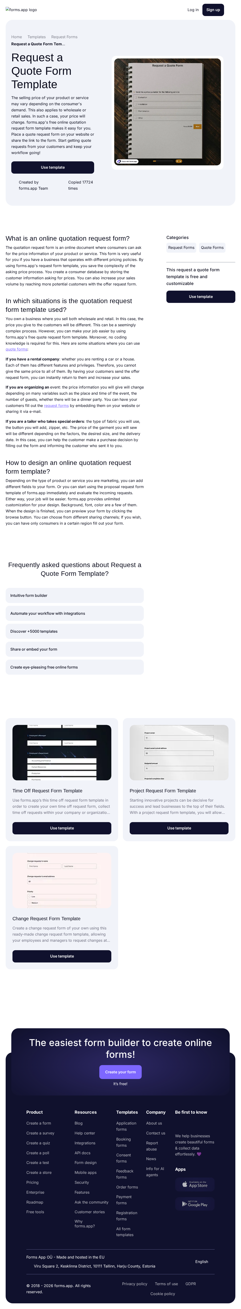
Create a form (38, 1123)
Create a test (37, 1162)
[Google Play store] (195, 1204)
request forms (56, 405)
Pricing (32, 1182)
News (151, 1158)
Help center (85, 1133)
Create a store (39, 1172)
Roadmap (34, 1202)
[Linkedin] (179, 1124)
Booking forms (123, 1142)
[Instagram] (189, 1124)
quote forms (16, 349)
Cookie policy (162, 1293)
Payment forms (124, 1199)
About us (154, 1123)
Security (82, 1182)
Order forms (127, 1187)
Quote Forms (212, 247)
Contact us (155, 1133)
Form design (85, 1162)
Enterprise (35, 1192)
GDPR (190, 1283)
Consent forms (123, 1158)
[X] (199, 1124)
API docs (82, 1152)
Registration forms (126, 1215)
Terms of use (166, 1283)
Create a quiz (38, 1143)
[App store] (195, 1185)
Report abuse (152, 1146)
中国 (198, 1248)
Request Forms (181, 247)
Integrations (85, 1143)
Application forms (126, 1126)
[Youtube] (210, 1124)
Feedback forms (124, 1174)
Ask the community (91, 1202)
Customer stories (90, 1211)
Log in (193, 9)
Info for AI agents (155, 1171)
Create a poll (37, 1152)
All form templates (124, 1231)
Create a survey (40, 1133)
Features (82, 1192)
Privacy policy (134, 1283)
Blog (79, 1123)
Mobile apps (85, 1172)
